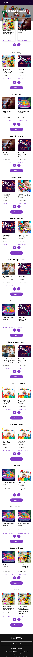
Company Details (16, 654)
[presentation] (14, 44)
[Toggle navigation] (30, 2)
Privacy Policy (24, 651)
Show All (16, 87)
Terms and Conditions (11, 651)
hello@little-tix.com (16, 648)
